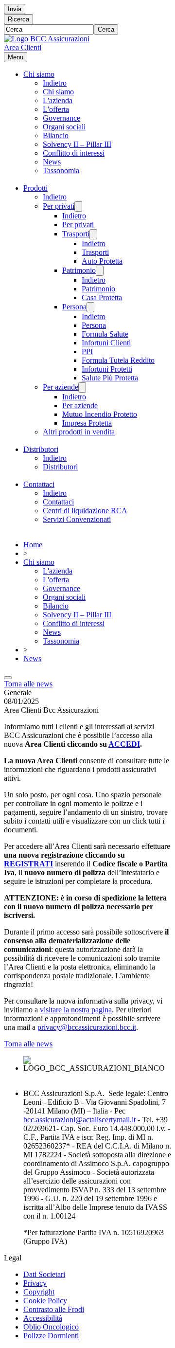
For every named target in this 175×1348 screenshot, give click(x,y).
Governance (61, 118)
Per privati (58, 206)
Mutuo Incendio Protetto (99, 414)
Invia (14, 9)
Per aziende (60, 387)
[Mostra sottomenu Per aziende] (82, 387)
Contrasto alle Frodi (53, 1309)
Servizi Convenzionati (77, 519)
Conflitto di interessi (74, 153)
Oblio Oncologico (51, 1327)
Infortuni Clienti (106, 343)
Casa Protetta (102, 297)
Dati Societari (44, 1274)
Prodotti (35, 188)
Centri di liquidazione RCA (85, 510)
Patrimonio (79, 270)
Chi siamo (38, 74)
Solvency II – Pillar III (77, 144)
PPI (87, 351)
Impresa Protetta (87, 423)
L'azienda (57, 100)
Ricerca (18, 19)
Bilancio (56, 135)
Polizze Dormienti (51, 1335)
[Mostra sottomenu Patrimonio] (100, 271)
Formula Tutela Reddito (118, 360)
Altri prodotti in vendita (79, 432)
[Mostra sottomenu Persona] (90, 307)
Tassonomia (61, 170)
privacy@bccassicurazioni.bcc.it (86, 1027)
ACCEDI (124, 744)
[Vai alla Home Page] (46, 39)
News (52, 162)
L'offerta (56, 109)
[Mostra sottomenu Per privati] (78, 206)
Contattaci (38, 484)
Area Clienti (22, 47)
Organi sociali (64, 127)
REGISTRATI (28, 864)
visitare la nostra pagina (76, 1010)
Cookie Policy (45, 1300)
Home (32, 544)
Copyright (38, 1292)
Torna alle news (28, 684)
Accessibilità (42, 1318)
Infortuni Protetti (107, 369)
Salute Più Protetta (110, 378)
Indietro (55, 83)
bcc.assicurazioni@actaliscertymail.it (79, 1119)
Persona (74, 307)
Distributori (40, 449)
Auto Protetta (102, 261)
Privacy (35, 1283)
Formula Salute (105, 334)
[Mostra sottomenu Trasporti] (93, 234)
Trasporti (75, 234)
